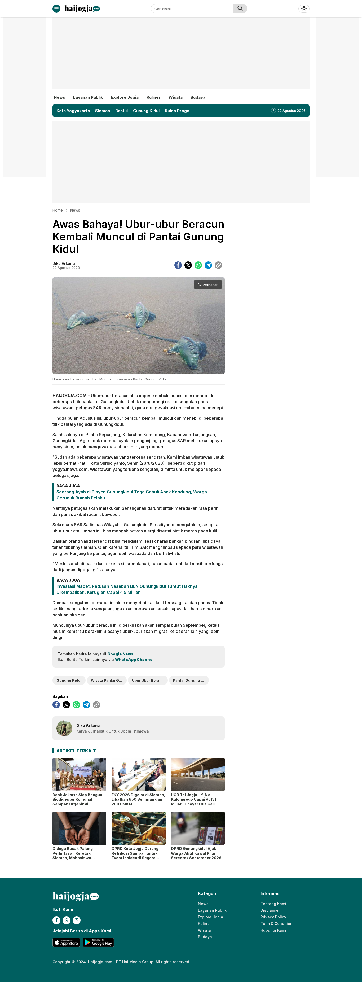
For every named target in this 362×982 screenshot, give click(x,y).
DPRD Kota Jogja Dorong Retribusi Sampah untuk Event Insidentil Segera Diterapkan (135, 855)
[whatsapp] (198, 265)
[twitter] (188, 265)
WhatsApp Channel (134, 659)
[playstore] (98, 942)
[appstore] (66, 942)
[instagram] (77, 920)
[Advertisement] (181, 57)
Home (57, 210)
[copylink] (218, 265)
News (75, 210)
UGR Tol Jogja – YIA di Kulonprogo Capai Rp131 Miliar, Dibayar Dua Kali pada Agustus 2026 (193, 801)
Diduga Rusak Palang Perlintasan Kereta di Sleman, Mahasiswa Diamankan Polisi (72, 855)
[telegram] (208, 265)
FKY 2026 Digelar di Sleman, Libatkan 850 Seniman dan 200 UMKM (138, 799)
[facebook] (178, 265)
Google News (120, 654)
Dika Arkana (63, 263)
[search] (240, 8)
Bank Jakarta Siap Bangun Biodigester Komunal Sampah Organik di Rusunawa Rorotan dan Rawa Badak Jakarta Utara (77, 804)
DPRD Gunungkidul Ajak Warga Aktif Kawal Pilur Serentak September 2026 (196, 853)
